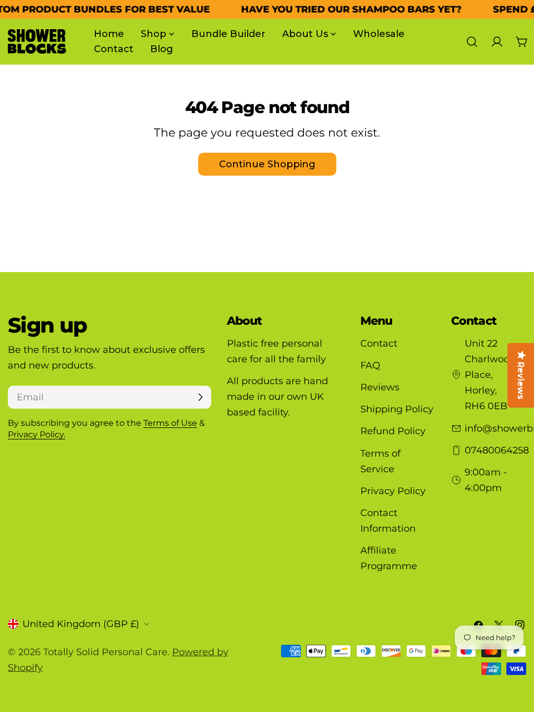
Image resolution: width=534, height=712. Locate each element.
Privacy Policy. (36, 434)
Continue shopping (267, 164)
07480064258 (497, 450)
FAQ (370, 365)
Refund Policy (393, 431)
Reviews (379, 387)
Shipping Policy (396, 409)
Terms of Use (170, 423)
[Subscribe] (200, 397)
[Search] (472, 41)
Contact (378, 343)
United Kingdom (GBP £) (80, 624)
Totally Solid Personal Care (105, 652)
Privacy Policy (393, 491)
